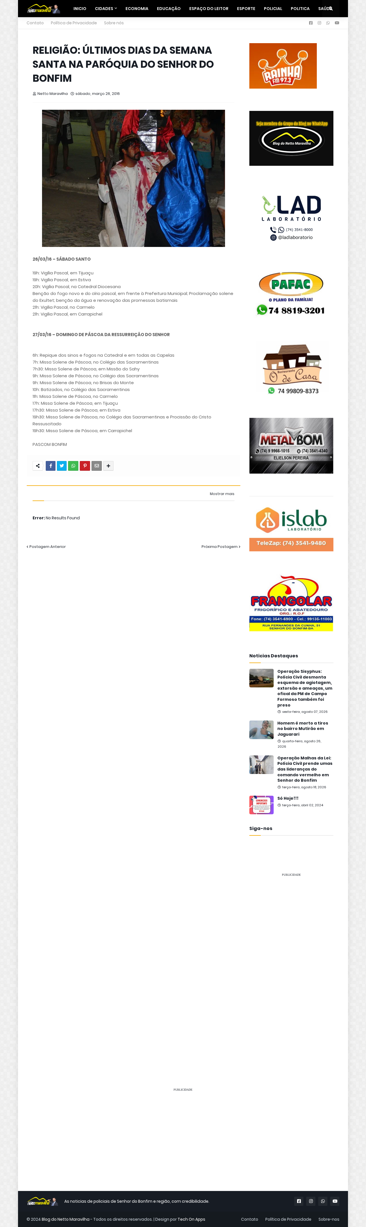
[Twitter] (62, 466)
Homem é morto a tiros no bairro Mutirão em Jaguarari (302, 729)
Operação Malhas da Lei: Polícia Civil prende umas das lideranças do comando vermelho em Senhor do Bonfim (305, 769)
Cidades (104, 8)
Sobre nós (114, 23)
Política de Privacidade (74, 23)
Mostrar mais (222, 494)
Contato (35, 23)
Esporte (246, 8)
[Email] (97, 466)
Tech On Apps (191, 1219)
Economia (137, 8)
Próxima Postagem (220, 546)
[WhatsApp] (73, 466)
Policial (273, 8)
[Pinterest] (85, 466)
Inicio (79, 8)
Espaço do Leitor (208, 8)
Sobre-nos (329, 1219)
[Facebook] (50, 466)
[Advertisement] (291, 967)
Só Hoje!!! (288, 798)
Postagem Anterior (47, 546)
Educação (169, 8)
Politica (300, 8)
